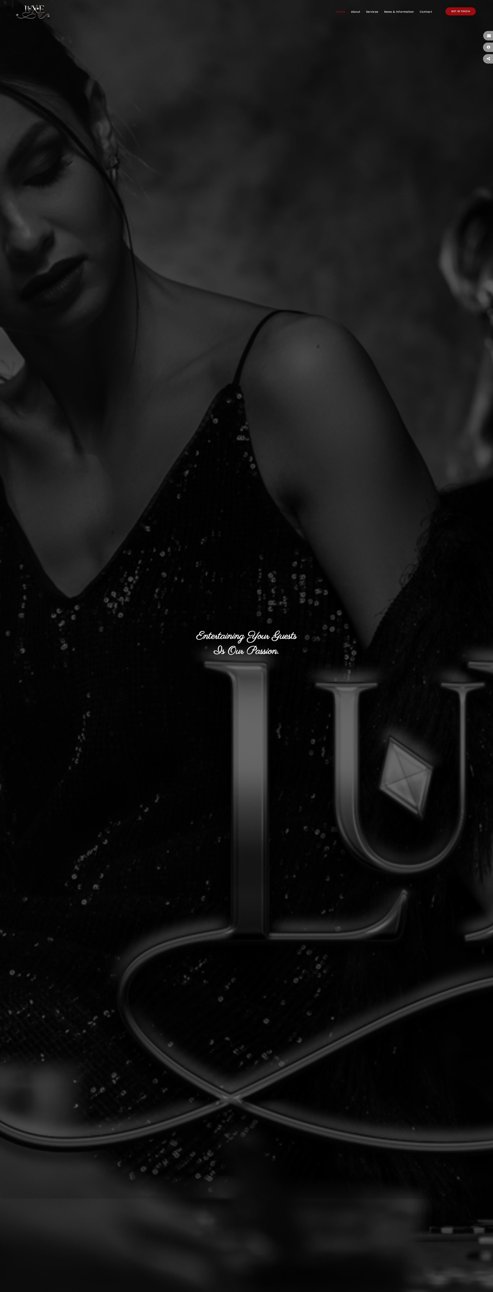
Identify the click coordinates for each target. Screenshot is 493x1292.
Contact (426, 12)
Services (372, 12)
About (355, 12)
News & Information (399, 12)
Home (341, 12)
